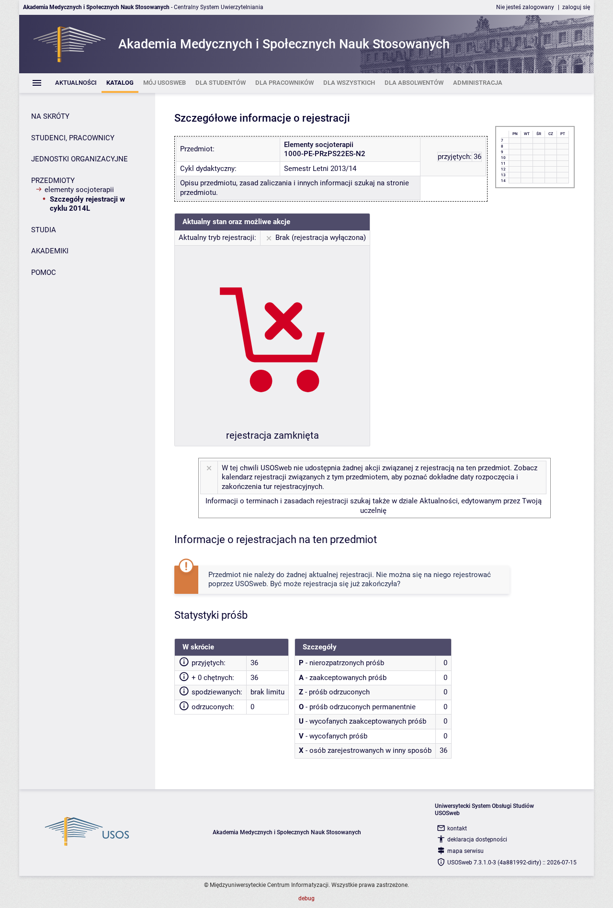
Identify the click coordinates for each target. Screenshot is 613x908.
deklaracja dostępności (477, 839)
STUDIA (43, 230)
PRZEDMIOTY (53, 180)
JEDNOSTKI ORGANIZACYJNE (79, 159)
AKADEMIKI (49, 251)
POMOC (43, 272)
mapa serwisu (465, 851)
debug (306, 898)
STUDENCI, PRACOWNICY (72, 138)
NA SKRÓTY (50, 116)
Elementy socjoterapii (79, 189)
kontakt (457, 828)
